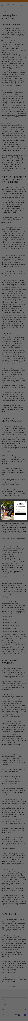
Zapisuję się (20, 514)
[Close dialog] (25, 502)
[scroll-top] (23, 1017)
